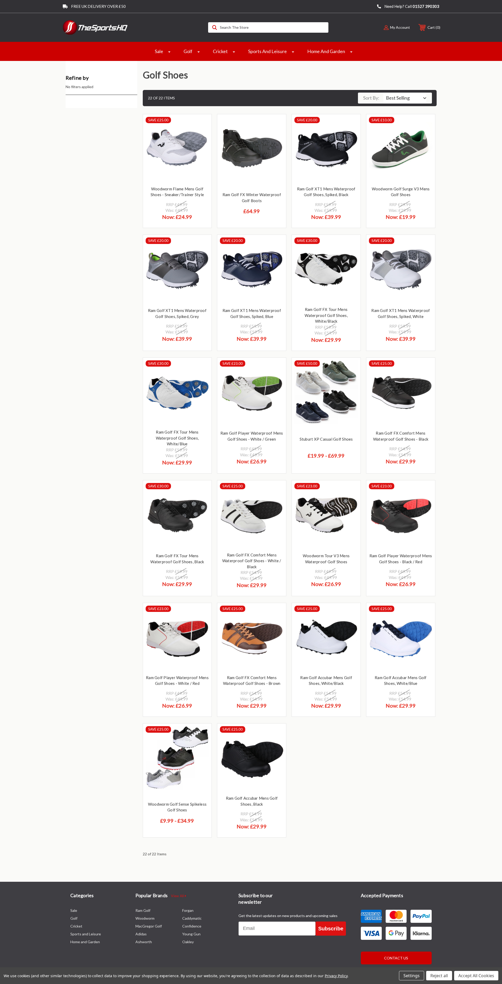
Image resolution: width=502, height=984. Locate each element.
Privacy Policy (336, 975)
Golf (188, 51)
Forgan (187, 910)
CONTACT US (396, 958)
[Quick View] (201, 125)
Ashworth (143, 942)
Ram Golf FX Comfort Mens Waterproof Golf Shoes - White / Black (251, 561)
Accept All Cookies (476, 976)
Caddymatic (192, 918)
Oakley (188, 942)
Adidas (141, 934)
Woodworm (145, 918)
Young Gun (191, 934)
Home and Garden (326, 51)
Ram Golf (142, 910)
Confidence (191, 926)
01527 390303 (426, 6)
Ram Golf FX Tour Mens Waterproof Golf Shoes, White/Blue (177, 438)
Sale (159, 51)
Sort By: (371, 98)
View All (178, 896)
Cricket (220, 51)
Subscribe (330, 928)
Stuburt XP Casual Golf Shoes (326, 439)
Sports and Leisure (267, 51)
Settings (411, 976)
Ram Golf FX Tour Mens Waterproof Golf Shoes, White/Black (326, 315)
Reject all (439, 976)
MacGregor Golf (148, 926)
